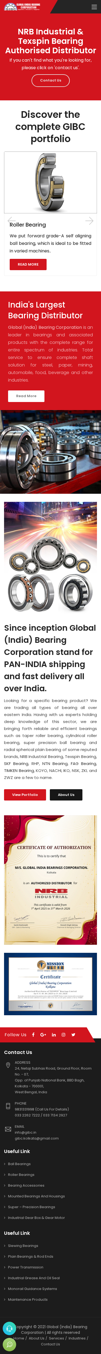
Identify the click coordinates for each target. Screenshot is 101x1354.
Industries (77, 1338)
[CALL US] (9, 1328)
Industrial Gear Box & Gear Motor (36, 1217)
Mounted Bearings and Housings (36, 1196)
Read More (26, 396)
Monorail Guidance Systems (32, 1288)
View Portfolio (25, 794)
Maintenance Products (28, 1299)
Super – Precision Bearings (31, 1207)
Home (18, 1338)
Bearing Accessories (26, 1185)
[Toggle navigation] (94, 7)
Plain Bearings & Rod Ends (30, 1256)
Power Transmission (25, 1267)
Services (56, 1338)
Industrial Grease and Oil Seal (34, 1278)
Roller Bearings (21, 1174)
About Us (66, 794)
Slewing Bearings (23, 1245)
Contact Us (50, 80)
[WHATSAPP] (9, 1344)
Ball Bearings (19, 1163)
